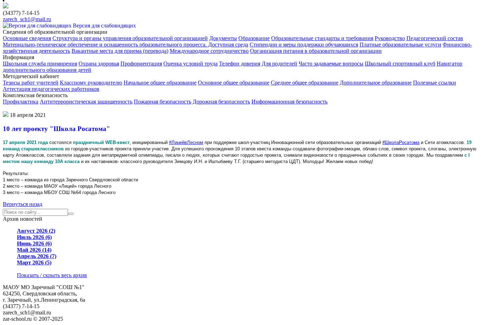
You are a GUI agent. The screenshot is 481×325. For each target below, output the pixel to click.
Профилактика (20, 102)
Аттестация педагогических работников (51, 89)
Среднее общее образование (304, 83)
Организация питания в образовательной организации (316, 51)
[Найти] (71, 214)
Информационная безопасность (289, 102)
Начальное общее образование (160, 83)
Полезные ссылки (434, 83)
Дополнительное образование (376, 83)
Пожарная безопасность (162, 102)
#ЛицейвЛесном (186, 142)
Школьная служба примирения (40, 64)
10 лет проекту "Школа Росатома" (56, 128)
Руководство (390, 38)
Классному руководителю (91, 83)
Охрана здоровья (99, 64)
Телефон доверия (239, 64)
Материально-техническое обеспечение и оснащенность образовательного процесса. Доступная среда (125, 45)
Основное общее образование (233, 83)
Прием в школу (27, 108)
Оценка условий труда (190, 64)
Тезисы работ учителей (30, 83)
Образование (254, 38)
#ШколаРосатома (400, 142)
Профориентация (141, 64)
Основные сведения (27, 38)
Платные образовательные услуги (400, 45)
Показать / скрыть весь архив (52, 275)
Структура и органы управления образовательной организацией (130, 38)
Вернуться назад (22, 204)
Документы (223, 38)
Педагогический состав (434, 38)
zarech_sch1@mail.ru (27, 19)
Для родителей (279, 64)
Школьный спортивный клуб (400, 64)
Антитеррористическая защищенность (86, 102)
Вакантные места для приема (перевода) (119, 51)
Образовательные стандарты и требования (322, 38)
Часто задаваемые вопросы (331, 64)
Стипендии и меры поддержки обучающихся (304, 45)
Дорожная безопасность (221, 102)
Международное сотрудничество (209, 51)
